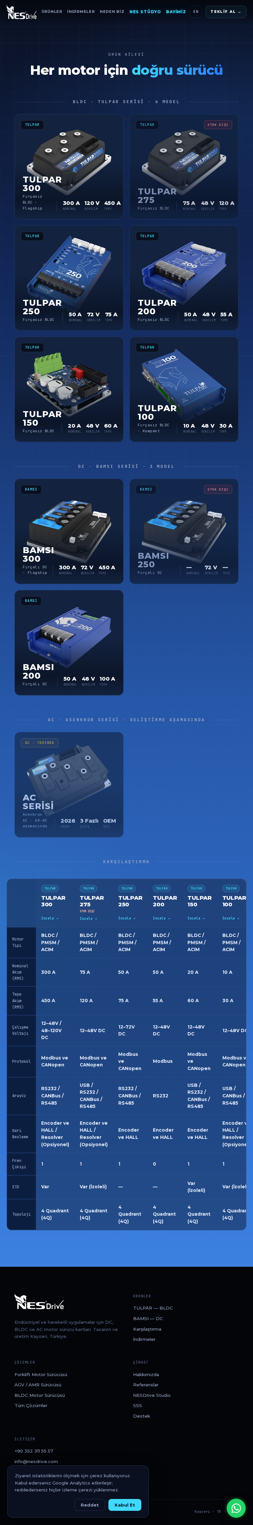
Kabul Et (125, 1505)
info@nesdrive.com (36, 1461)
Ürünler (52, 11)
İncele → (49, 918)
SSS (137, 1405)
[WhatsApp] (236, 1508)
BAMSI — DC (148, 1318)
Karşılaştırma (147, 1329)
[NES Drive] (22, 12)
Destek (141, 1416)
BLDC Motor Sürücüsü (39, 1395)
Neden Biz (112, 11)
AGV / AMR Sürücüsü (37, 1384)
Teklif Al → (226, 11)
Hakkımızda (146, 1374)
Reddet (90, 1505)
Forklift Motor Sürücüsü (40, 1374)
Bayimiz (176, 11)
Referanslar (145, 1384)
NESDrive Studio (152, 1395)
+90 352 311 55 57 (33, 1451)
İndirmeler (81, 11)
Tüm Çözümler (30, 1405)
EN (196, 11)
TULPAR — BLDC (153, 1308)
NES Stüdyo (145, 11)
